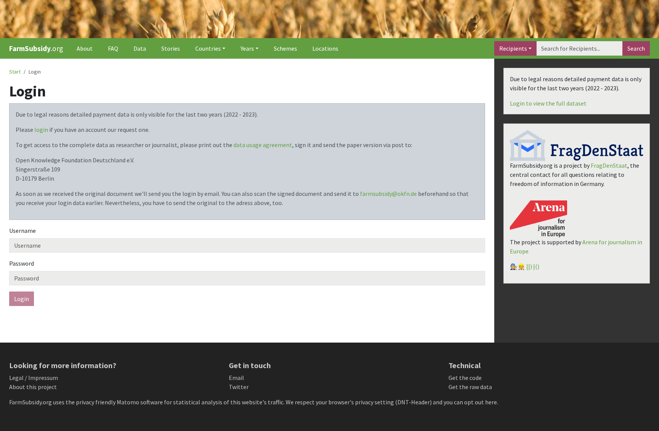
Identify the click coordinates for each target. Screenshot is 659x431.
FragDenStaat (609, 165)
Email (236, 377)
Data (139, 48)
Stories (170, 48)
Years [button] (247, 48)
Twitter (239, 387)
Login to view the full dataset (548, 103)
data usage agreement (262, 145)
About (85, 48)
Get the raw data (470, 387)
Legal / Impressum (33, 377)
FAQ (113, 48)
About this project (33, 387)
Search (636, 48)
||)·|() (532, 266)
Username (22, 230)
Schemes (285, 48)
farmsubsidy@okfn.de (388, 193)
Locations (325, 48)
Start (15, 71)
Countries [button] (208, 48)
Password (21, 263)
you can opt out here (470, 402)
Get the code (465, 377)
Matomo (128, 402)
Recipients (513, 48)
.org (36, 48)
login (41, 129)
